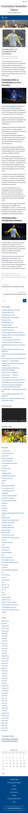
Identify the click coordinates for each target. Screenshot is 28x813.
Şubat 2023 (5, 641)
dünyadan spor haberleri (8, 498)
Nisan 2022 (5, 666)
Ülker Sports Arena (6, 320)
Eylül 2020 (4, 710)
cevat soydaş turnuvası (7, 488)
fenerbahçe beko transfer (8, 527)
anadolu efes (5, 456)
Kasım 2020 (5, 708)
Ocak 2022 (4, 673)
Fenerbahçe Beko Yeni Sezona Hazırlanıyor (12, 332)
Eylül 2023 (4, 623)
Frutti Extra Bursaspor (7, 542)
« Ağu (3, 773)
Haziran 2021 (5, 690)
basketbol (6, 273)
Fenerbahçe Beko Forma (8, 330)
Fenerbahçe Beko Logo (7, 322)
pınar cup (4, 577)
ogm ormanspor (6, 575)
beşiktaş (4, 480)
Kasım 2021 (5, 678)
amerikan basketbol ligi (7, 453)
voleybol (4, 612)
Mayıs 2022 (5, 663)
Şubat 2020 (5, 728)
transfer (4, 594)
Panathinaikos (5, 260)
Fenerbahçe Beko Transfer (8, 315)
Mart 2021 (4, 698)
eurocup (4, 505)
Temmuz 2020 (5, 715)
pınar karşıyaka (5, 580)
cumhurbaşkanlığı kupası (8, 490)
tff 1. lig (4, 590)
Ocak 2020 (4, 730)
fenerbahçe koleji (6, 530)
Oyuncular (14, 789)
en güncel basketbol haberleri (9, 500)
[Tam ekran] (24, 420)
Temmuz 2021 (5, 688)
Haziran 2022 (5, 661)
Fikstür (14, 786)
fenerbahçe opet (6, 532)
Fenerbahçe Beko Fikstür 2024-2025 (11, 310)
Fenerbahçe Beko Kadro (8, 312)
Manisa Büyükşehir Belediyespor (10, 570)
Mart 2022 (4, 668)
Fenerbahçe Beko (6, 277)
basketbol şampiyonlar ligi (8, 476)
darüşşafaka (5, 493)
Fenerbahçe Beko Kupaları (14, 798)
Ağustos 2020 (5, 713)
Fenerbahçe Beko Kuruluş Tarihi (10, 327)
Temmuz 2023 (5, 628)
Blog (10, 273)
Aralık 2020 (4, 705)
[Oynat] (3, 420)
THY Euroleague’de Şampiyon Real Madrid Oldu (14, 358)
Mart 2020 (4, 725)
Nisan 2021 (5, 695)
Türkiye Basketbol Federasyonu (10, 739)
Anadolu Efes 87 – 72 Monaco (9, 377)
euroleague (4, 508)
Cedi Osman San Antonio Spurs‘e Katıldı (12, 342)
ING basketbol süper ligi (8, 560)
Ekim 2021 (4, 680)
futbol (3, 545)
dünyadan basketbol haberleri (9, 495)
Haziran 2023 (5, 631)
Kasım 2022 (5, 648)
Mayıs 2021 (5, 693)
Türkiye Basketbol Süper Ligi (9, 607)
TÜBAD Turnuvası (6, 599)
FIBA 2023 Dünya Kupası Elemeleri (10, 537)
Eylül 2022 (4, 653)
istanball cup (5, 565)
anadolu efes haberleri (7, 458)
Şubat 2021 (5, 700)
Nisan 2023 (5, 636)
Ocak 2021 (4, 703)
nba (3, 572)
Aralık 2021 (4, 676)
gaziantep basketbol (7, 552)
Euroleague (4, 190)
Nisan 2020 (5, 723)
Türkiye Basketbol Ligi (12, 106)
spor (3, 582)
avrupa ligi (4, 466)
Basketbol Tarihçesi (7, 337)
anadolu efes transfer (7, 461)
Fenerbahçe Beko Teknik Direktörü (10, 317)
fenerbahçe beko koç (7, 525)
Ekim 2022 (4, 651)
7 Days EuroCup (6, 451)
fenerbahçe (4, 510)
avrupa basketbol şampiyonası (9, 463)
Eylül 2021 (4, 683)
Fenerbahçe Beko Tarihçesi (14, 782)
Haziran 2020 (5, 718)
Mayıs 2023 (5, 633)
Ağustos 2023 (5, 626)
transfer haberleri (6, 597)
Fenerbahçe (17, 275)
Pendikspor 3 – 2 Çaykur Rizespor (10, 361)
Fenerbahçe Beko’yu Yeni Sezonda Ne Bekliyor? (13, 335)
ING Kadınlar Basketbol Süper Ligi (10, 562)
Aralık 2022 (4, 646)
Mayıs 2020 (5, 720)
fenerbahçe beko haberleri (8, 522)
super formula (5, 587)
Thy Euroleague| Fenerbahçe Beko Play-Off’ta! (13, 380)
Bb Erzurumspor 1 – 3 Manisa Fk (10, 375)
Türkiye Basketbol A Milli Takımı (10, 604)
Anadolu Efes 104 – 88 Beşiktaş (10, 372)
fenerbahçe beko (16, 273)
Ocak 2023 (4, 643)
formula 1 (4, 540)
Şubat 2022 (5, 671)
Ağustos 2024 (5, 621)
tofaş (3, 592)
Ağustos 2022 (5, 656)
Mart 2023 (4, 638)
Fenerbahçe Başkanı (7, 325)
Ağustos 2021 (5, 685)
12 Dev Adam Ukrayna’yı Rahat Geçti (11, 340)
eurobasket (4, 503)
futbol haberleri (5, 547)
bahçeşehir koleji (6, 468)
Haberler (14, 795)
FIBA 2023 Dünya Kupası (8, 535)
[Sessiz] (22, 420)
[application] (14, 415)
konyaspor (4, 567)
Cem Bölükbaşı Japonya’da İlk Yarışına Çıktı (13, 382)
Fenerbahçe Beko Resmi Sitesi (10, 741)
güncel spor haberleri (7, 557)
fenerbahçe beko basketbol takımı (10, 520)
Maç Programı (14, 792)
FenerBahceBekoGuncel (7, 58)
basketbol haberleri (6, 473)
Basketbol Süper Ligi (7, 478)
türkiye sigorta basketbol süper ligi (10, 609)
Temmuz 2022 (5, 658)
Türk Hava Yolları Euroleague (9, 602)
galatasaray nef (6, 550)
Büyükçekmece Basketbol (8, 485)
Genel (3, 555)
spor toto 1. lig (5, 585)
